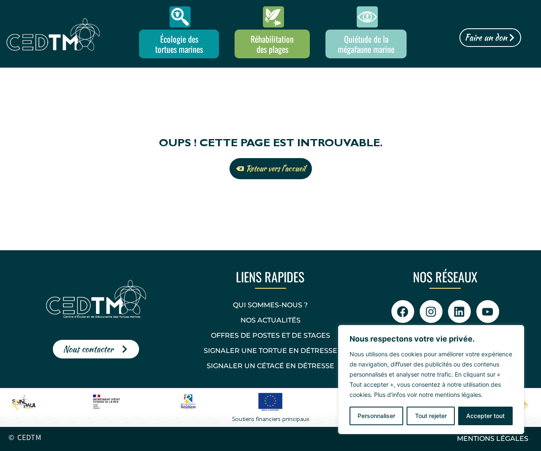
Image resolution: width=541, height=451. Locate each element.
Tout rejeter (431, 415)
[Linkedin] (459, 311)
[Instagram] (431, 311)
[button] (15, 405)
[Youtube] (487, 311)
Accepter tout (485, 415)
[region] (431, 379)
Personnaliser (376, 415)
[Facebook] (402, 311)
